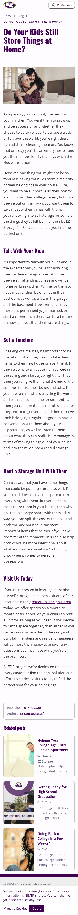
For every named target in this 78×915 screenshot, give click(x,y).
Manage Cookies (15, 908)
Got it (36, 908)
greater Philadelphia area (50, 602)
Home (7, 16)
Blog (21, 16)
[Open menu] (43, 5)
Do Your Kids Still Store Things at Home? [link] (32, 21)
